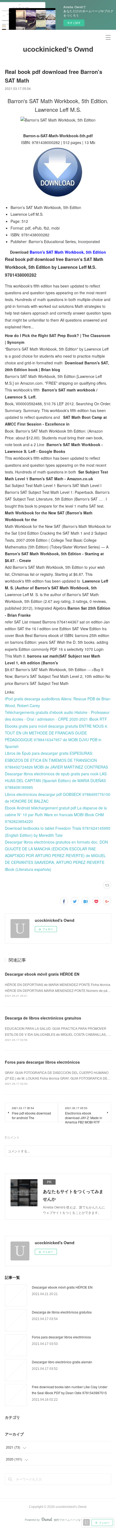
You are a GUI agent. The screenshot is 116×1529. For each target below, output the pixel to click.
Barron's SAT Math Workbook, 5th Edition (68, 252)
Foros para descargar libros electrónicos (42, 1062)
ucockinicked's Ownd (58, 49)
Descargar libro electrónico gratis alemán (62, 1362)
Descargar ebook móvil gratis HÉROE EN (42, 974)
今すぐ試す (74, 23)
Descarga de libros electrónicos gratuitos (43, 1018)
